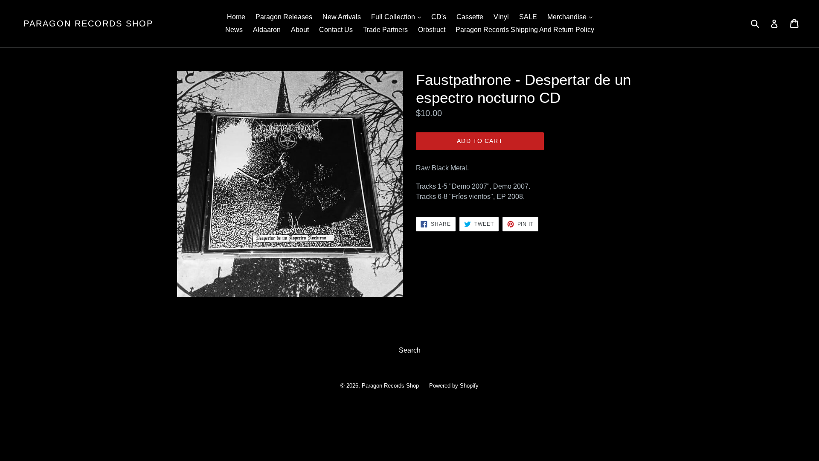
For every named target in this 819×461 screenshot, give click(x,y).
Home (236, 16)
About (300, 29)
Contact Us (336, 29)
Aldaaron (267, 29)
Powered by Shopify (454, 385)
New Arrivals (341, 16)
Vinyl (501, 16)
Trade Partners (385, 29)
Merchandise (572, 16)
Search (410, 350)
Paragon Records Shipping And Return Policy (525, 29)
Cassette (469, 16)
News (234, 29)
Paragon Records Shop (88, 23)
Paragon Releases (284, 16)
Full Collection (398, 16)
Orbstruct (431, 29)
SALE (528, 16)
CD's (438, 16)
